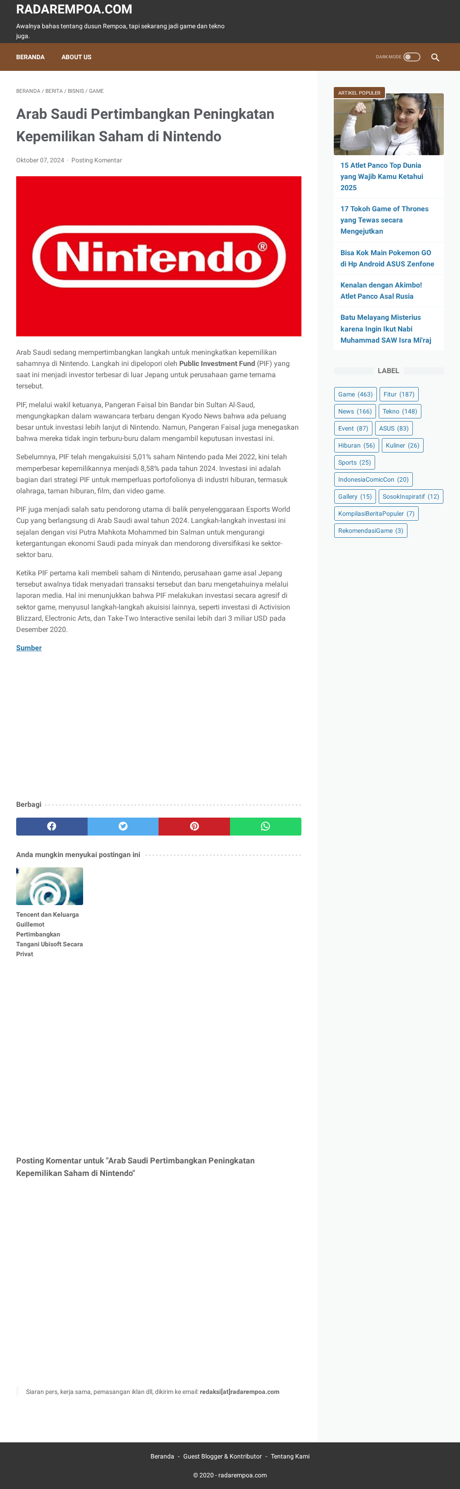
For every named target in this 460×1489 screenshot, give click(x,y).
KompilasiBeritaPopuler (376, 513)
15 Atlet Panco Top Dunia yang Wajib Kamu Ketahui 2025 (382, 176)
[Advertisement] (158, 727)
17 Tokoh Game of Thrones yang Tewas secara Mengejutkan (385, 220)
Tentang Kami (290, 1456)
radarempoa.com (74, 9)
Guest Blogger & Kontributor (222, 1456)
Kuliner (403, 445)
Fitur (399, 394)
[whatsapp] (265, 827)
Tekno (400, 411)
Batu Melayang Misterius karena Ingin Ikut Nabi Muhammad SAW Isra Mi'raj (386, 328)
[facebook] (52, 827)
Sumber (29, 648)
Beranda (30, 57)
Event (353, 428)
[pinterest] (194, 827)
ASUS (394, 428)
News (355, 411)
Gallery (355, 496)
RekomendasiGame (370, 530)
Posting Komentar (96, 160)
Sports (354, 462)
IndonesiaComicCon (373, 479)
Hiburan (356, 445)
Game (355, 394)
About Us (77, 57)
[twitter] (123, 827)
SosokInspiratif (411, 496)
